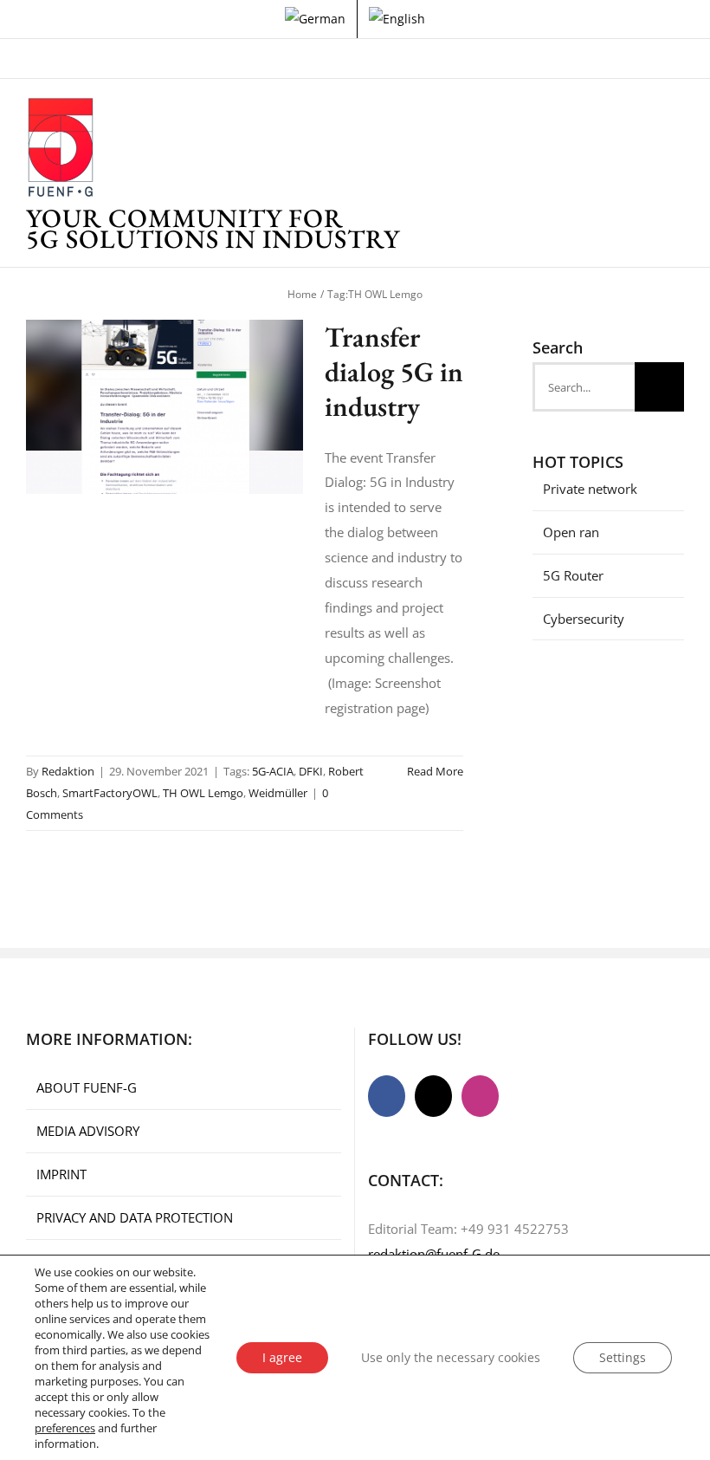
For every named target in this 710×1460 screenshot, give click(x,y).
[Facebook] (386, 1096)
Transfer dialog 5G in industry (394, 372)
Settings (622, 1357)
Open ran (571, 532)
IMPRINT (61, 1174)
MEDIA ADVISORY (87, 1130)
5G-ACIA (273, 771)
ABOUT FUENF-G (86, 1087)
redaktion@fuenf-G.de (434, 1253)
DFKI (311, 771)
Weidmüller (277, 793)
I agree (282, 1357)
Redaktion (68, 771)
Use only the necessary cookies (450, 1357)
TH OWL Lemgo (203, 793)
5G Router (573, 575)
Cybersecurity (583, 618)
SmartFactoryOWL (110, 793)
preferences (65, 1428)
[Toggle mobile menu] (677, 123)
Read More (435, 771)
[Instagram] (480, 1096)
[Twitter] (433, 1096)
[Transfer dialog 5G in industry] (164, 407)
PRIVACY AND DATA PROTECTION (134, 1217)
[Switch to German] (315, 19)
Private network (590, 488)
